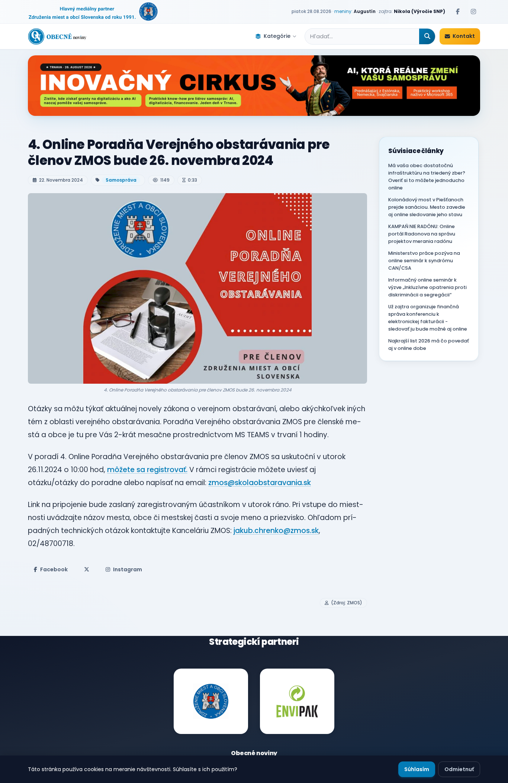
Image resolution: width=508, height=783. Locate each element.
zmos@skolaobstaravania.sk (259, 483)
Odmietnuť (459, 769)
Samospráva (121, 180)
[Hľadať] (427, 36)
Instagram (127, 569)
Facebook (54, 569)
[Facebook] (457, 11)
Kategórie (277, 36)
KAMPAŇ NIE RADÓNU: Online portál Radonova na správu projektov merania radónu (421, 233)
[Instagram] (473, 11)
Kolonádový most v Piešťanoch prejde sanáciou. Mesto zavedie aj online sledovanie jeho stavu (426, 207)
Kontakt (464, 36)
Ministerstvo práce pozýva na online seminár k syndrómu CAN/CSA (424, 260)
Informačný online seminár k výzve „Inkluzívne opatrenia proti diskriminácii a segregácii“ (427, 287)
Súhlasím (416, 769)
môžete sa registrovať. (147, 470)
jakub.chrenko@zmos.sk (276, 531)
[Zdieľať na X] (86, 569)
